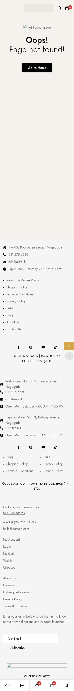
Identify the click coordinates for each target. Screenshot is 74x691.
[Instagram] (30, 347)
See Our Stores (14, 513)
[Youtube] (43, 347)
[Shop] (22, 685)
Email (8, 631)
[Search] (59, 8)
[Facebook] (18, 347)
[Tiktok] (55, 347)
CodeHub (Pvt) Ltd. (37, 361)
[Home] (7, 685)
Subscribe (17, 648)
